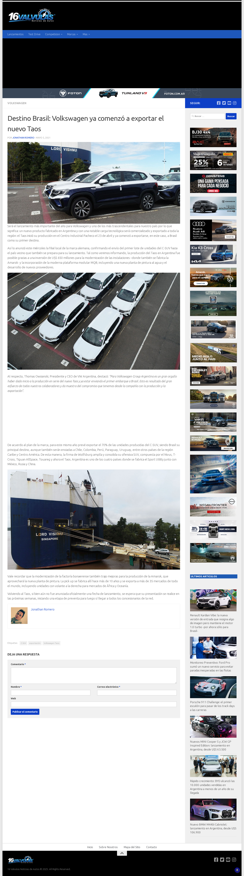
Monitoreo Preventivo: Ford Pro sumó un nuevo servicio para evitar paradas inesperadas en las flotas (211, 666)
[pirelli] (213, 169)
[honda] (213, 338)
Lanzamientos (15, 34)
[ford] (213, 315)
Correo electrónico (108, 687)
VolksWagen (16, 103)
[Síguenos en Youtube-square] (229, 103)
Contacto (151, 847)
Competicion (52, 34)
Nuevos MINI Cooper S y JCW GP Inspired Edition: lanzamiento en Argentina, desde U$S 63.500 (210, 745)
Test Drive (34, 34)
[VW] (213, 286)
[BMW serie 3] (213, 492)
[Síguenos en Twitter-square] (224, 103)
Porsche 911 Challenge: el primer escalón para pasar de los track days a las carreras (212, 705)
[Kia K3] (213, 263)
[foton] (122, 93)
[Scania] (213, 361)
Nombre (16, 687)
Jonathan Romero (23, 137)
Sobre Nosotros (108, 847)
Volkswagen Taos (51, 643)
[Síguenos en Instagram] (235, 103)
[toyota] (213, 430)
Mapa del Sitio (132, 847)
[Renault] (213, 450)
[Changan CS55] (213, 215)
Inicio (90, 847)
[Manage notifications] (237, 870)
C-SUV (23, 643)
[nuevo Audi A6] (213, 240)
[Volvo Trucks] (213, 538)
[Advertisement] (122, 63)
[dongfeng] (213, 192)
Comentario (18, 664)
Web (13, 698)
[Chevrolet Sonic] (213, 384)
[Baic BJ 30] (213, 146)
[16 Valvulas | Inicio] (32, 15)
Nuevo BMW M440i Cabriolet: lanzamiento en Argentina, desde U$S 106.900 (213, 828)
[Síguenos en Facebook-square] (219, 103)
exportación (35, 643)
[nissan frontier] (213, 515)
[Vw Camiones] (213, 408)
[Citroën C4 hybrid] (213, 561)
